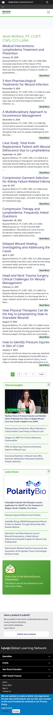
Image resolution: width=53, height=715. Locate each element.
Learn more (6, 707)
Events (5, 663)
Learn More (9, 628)
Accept (16, 711)
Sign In (5, 688)
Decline (5, 711)
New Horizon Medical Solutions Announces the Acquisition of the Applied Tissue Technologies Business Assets (26, 551)
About (4, 682)
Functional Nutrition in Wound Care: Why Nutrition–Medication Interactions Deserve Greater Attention (24, 459)
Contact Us (6, 691)
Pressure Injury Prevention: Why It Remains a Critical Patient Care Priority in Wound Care (25, 430)
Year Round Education (12, 670)
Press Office (7, 685)
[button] (2, 7)
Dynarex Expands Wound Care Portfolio (22, 515)
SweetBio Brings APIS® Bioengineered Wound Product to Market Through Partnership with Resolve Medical (26, 524)
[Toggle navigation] (48, 12)
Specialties (7, 657)
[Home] (15, 11)
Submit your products (26, 634)
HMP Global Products (11, 676)
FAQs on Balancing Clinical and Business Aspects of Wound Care (23, 448)
